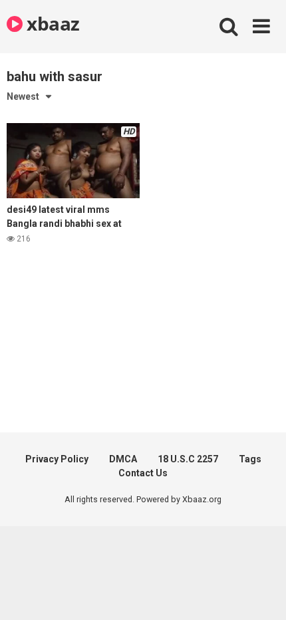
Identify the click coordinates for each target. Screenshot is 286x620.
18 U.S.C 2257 (188, 459)
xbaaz (51, 23)
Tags (250, 459)
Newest (23, 96)
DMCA (123, 459)
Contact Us (143, 473)
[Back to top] (261, 593)
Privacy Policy (56, 459)
